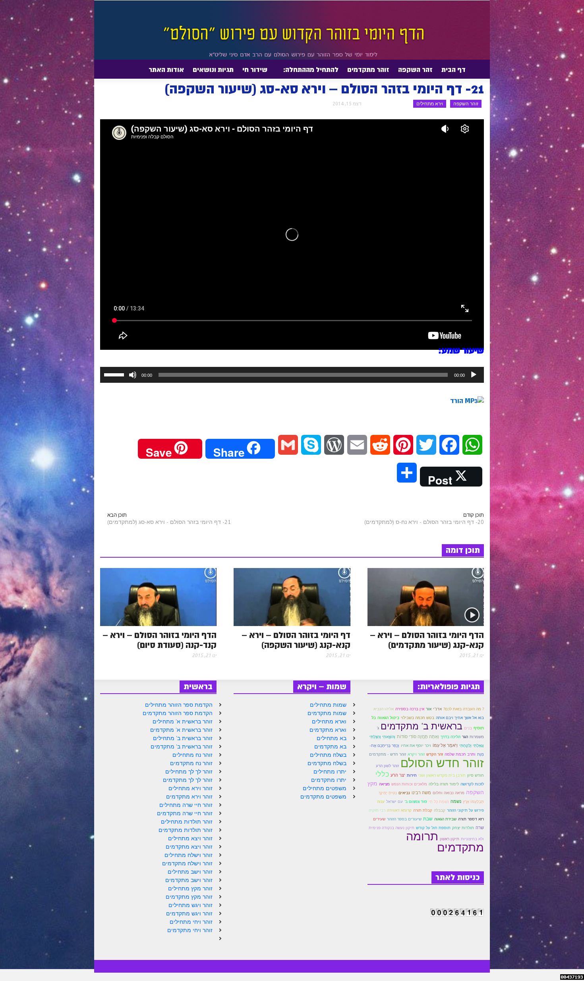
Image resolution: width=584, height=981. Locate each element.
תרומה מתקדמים (445, 841)
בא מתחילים (331, 738)
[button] (98, 69)
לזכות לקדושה (472, 784)
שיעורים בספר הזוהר (404, 819)
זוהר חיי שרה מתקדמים (185, 813)
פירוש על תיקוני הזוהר (465, 810)
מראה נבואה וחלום (448, 792)
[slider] (115, 374)
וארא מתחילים (329, 721)
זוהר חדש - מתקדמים (387, 754)
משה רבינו (421, 792)
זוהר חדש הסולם (442, 762)
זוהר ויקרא (416, 754)
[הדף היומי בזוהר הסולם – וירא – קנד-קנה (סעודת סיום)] (158, 596)
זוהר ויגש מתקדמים (189, 913)
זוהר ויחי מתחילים (191, 921)
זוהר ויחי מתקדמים (190, 930)
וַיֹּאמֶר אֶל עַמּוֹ (445, 745)
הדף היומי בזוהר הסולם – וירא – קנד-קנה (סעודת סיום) (159, 640)
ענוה (381, 801)
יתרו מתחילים (329, 771)
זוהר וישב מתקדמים (189, 880)
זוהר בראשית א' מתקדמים (181, 729)
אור (428, 709)
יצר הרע (398, 775)
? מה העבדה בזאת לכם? (463, 709)
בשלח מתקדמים (326, 763)
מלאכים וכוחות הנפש (409, 784)
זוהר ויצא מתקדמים (189, 846)
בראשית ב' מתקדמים (421, 726)
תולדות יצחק (463, 827)
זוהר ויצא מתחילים (190, 838)
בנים (468, 728)
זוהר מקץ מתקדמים (189, 896)
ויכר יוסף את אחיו (416, 745)
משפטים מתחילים (324, 788)
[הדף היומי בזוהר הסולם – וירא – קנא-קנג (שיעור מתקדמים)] (425, 596)
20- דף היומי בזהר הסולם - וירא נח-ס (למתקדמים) (424, 521)
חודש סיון (475, 775)
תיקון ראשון (449, 838)
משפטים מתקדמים (323, 796)
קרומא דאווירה (399, 810)
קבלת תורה (422, 810)
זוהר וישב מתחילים (190, 871)
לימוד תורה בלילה (444, 784)
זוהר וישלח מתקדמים (187, 863)
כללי (382, 774)
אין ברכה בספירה (409, 709)
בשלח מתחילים (328, 754)
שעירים (379, 819)
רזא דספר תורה (471, 819)
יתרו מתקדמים (328, 779)
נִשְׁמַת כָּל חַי (439, 801)
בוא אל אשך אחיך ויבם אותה (460, 717)
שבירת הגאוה (445, 819)
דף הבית (453, 69)
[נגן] (474, 375)
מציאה (384, 784)
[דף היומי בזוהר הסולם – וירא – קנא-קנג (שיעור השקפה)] (292, 596)
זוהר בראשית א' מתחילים (183, 721)
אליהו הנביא (383, 709)
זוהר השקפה (465, 104)
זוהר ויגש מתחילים (190, 905)
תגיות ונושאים (213, 69)
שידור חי (254, 69)
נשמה (456, 801)
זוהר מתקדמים (368, 69)
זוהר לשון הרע (387, 765)
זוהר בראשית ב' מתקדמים (182, 746)
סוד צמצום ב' (415, 801)
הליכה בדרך (450, 736)
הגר (465, 736)
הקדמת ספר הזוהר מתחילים (179, 704)
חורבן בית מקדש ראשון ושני (442, 775)
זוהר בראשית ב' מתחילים (183, 738)
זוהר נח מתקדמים (191, 763)
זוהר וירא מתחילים (190, 788)
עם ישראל (394, 801)
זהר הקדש (434, 754)
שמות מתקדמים (326, 713)
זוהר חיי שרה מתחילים (186, 804)
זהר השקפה (415, 69)
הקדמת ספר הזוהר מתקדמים (178, 713)
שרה (480, 827)
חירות (412, 775)
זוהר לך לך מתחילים (189, 771)
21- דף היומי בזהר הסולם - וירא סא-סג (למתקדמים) (169, 521)
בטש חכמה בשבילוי (417, 717)
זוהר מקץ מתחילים (190, 888)
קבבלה (439, 810)
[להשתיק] (133, 375)
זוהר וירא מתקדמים (189, 796)
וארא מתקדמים (327, 729)
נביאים (404, 792)
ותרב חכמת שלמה (460, 754)
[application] (292, 375)
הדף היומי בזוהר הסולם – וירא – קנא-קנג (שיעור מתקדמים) (427, 640)
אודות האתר (168, 72)
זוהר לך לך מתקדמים (188, 779)
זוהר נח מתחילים (192, 754)
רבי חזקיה (377, 810)
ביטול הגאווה (388, 717)
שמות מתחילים (328, 704)
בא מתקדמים (330, 746)
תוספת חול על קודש (433, 827)
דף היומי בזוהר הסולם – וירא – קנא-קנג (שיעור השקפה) (296, 640)
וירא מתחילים (429, 104)
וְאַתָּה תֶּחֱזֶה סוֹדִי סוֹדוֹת (418, 736)
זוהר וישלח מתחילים (188, 855)
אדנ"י (437, 709)
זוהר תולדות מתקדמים (186, 830)
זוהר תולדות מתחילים (187, 821)
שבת (428, 819)
